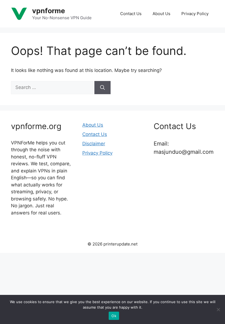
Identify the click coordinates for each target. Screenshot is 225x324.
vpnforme (48, 11)
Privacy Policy (195, 13)
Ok (113, 316)
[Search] (102, 87)
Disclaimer (93, 143)
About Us (161, 13)
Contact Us (131, 13)
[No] (218, 309)
